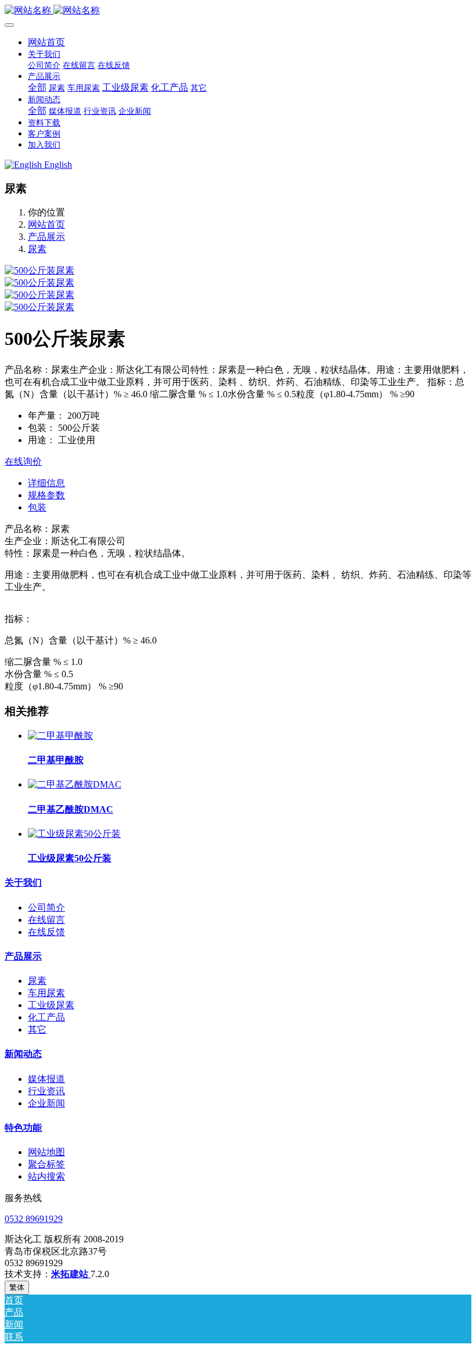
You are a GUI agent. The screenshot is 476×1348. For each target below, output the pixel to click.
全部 (37, 87)
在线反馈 (46, 932)
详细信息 (46, 483)
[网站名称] (238, 11)
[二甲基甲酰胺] (60, 735)
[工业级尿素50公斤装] (74, 834)
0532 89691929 (34, 1219)
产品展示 (46, 237)
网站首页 (46, 42)
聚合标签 (46, 1164)
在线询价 (23, 461)
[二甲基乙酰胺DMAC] (74, 784)
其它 (37, 1029)
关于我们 (23, 882)
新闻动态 (23, 1054)
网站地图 (46, 1152)
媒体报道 (46, 1079)
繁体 (16, 1287)
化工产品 (46, 1017)
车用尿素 (46, 993)
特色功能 (23, 1128)
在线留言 (46, 920)
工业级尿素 (51, 1005)
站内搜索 (46, 1176)
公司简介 (46, 907)
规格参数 (46, 495)
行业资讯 (46, 1091)
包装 (37, 507)
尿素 (37, 249)
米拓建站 (71, 1274)
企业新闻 (46, 1103)
